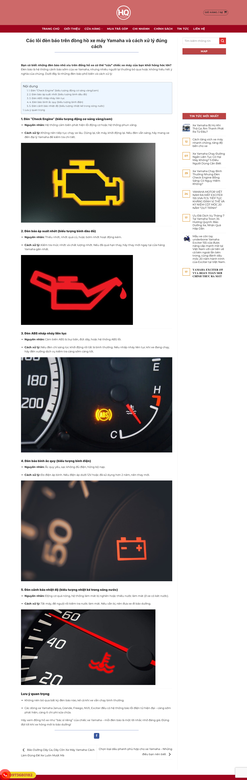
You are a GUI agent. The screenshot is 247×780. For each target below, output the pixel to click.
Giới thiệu (72, 28)
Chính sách (163, 28)
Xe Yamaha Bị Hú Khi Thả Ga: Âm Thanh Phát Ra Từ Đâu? (208, 128)
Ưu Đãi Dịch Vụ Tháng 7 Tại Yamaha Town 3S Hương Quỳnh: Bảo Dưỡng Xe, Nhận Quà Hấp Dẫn (208, 222)
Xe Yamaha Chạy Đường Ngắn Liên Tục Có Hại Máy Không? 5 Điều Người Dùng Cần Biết (209, 158)
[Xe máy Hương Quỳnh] (123, 12)
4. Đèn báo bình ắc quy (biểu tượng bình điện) (56, 102)
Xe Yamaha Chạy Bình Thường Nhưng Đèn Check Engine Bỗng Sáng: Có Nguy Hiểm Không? (207, 178)
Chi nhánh (141, 28)
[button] (215, 12)
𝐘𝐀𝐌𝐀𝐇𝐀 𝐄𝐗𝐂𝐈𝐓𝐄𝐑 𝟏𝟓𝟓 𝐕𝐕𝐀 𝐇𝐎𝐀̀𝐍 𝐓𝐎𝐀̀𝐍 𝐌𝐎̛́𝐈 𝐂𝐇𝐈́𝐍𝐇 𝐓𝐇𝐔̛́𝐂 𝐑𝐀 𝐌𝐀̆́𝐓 (208, 273)
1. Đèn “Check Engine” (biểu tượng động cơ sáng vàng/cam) (64, 90)
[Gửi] (222, 41)
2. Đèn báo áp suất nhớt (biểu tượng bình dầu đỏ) (58, 94)
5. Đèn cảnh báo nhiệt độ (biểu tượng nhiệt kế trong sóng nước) (66, 106)
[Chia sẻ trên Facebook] (96, 736)
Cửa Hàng (92, 28)
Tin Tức (183, 28)
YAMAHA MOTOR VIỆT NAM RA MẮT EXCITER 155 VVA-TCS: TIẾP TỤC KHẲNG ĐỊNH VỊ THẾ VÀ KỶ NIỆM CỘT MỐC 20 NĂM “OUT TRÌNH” (208, 200)
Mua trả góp (117, 28)
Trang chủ (51, 28)
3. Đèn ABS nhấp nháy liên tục (47, 98)
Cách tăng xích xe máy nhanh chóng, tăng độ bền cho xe (208, 142)
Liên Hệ (199, 28)
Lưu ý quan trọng (35, 109)
